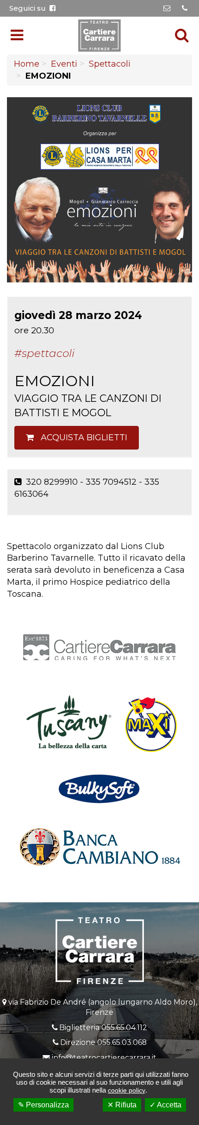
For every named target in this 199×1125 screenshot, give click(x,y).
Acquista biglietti (80, 437)
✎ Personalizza (43, 1105)
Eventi (64, 64)
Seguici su (29, 8)
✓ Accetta (165, 1105)
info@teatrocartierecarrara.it (104, 1057)
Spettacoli (110, 64)
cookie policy (126, 1090)
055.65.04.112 (124, 1027)
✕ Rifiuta (122, 1105)
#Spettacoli (44, 353)
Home (26, 64)
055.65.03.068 (122, 1042)
